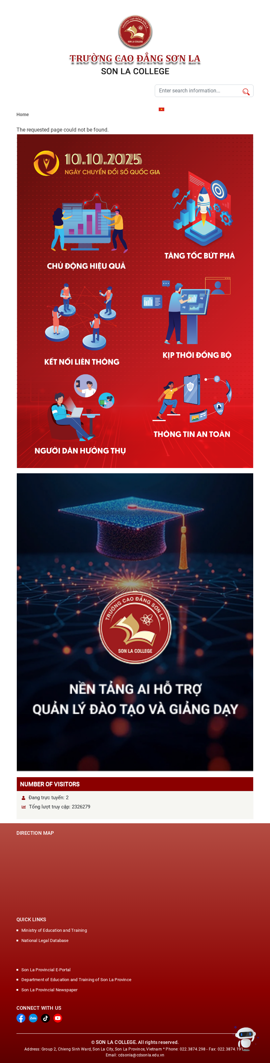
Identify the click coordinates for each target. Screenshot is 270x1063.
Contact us (129, 109)
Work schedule (58, 109)
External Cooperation (95, 109)
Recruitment (27, 109)
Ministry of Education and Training (54, 930)
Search (246, 92)
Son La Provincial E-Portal (45, 969)
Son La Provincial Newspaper (49, 989)
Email (149, 109)
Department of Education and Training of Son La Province (76, 979)
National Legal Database (45, 940)
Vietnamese (177, 109)
